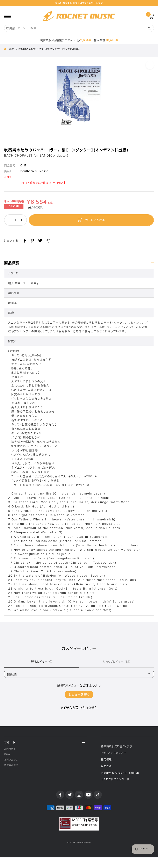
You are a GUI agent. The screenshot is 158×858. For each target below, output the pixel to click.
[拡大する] (150, 65)
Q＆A (7, 754)
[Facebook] (25, 241)
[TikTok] (98, 795)
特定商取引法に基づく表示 (116, 746)
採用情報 (106, 759)
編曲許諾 (106, 766)
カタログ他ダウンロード (115, 779)
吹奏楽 (10, 28)
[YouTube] (88, 795)
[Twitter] (40, 241)
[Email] (48, 241)
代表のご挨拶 (11, 765)
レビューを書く (79, 694)
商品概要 (12, 263)
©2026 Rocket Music (79, 843)
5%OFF (14, 206)
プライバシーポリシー (113, 753)
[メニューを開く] (7, 16)
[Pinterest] (32, 241)
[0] (151, 16)
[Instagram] (79, 795)
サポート (9, 742)
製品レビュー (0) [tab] (41, 661)
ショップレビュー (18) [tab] (116, 661)
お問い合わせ (11, 759)
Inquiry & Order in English (120, 772)
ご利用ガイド (10, 749)
